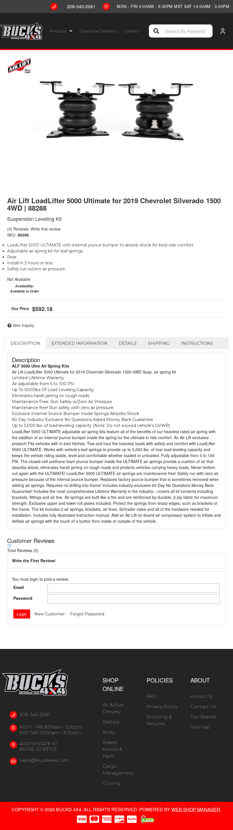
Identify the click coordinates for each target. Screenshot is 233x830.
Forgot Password (87, 614)
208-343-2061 (34, 714)
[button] (60, 31)
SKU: (11, 235)
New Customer (49, 614)
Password (22, 598)
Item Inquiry (23, 325)
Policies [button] (160, 680)
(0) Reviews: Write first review (34, 229)
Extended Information (79, 343)
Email (18, 587)
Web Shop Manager (195, 809)
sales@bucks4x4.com (44, 760)
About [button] (200, 680)
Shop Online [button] (113, 684)
